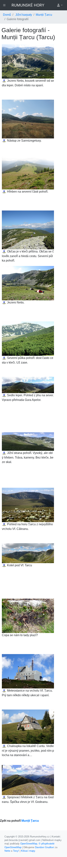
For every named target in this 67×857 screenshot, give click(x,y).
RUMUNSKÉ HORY (28, 5)
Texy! (16, 850)
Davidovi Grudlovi (44, 847)
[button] (59, 5)
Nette (7, 850)
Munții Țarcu (44, 14)
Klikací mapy (28, 850)
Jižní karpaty (23, 14)
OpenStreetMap (28, 843)
